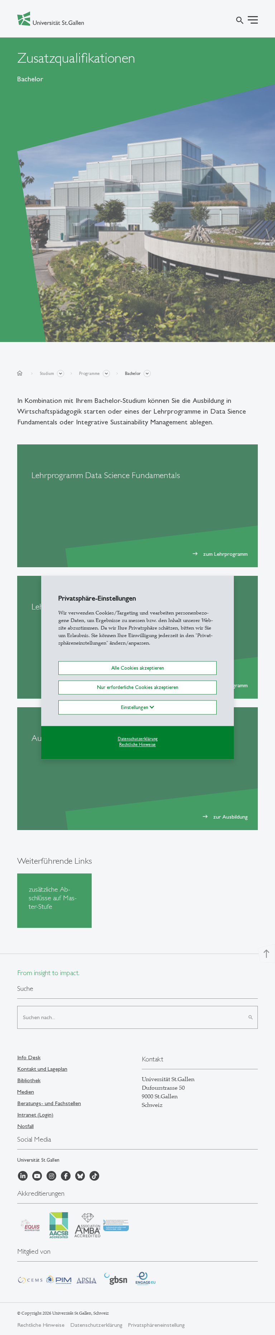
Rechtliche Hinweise (137, 744)
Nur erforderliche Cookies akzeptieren (137, 687)
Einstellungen (135, 707)
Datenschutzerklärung (138, 738)
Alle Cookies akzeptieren (137, 668)
